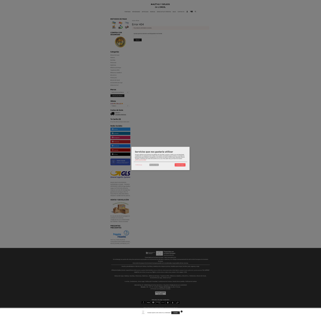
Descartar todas (154, 165)
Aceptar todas (180, 165)
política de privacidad (140, 160)
